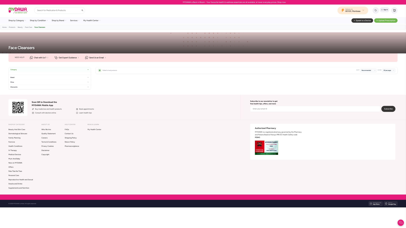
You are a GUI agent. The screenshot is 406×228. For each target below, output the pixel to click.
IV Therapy (12, 150)
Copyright (45, 154)
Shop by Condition (38, 20)
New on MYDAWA (15, 163)
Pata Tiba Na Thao (15, 171)
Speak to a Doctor (363, 20)
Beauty (20, 27)
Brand (12, 77)
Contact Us (69, 134)
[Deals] (376, 10)
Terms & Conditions (48, 142)
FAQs (67, 129)
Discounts (13, 87)
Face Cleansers (39, 27)
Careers (44, 138)
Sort (358, 70)
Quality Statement (48, 134)
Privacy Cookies (47, 146)
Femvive (11, 142)
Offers (10, 167)
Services (73, 20)
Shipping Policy (71, 138)
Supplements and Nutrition (18, 188)
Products (12, 27)
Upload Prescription (387, 20)
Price (12, 82)
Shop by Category (16, 20)
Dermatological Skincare (17, 134)
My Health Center (90, 20)
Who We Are (46, 129)
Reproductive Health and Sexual (20, 180)
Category (13, 69)
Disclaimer (45, 150)
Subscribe (388, 109)
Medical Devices (14, 154)
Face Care (28, 27)
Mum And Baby (14, 159)
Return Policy (70, 142)
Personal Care (13, 175)
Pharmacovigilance (72, 146)
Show (379, 70)
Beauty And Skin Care (16, 129)
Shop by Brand (58, 20)
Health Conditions (15, 146)
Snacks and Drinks (15, 184)
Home (4, 27)
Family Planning (14, 138)
